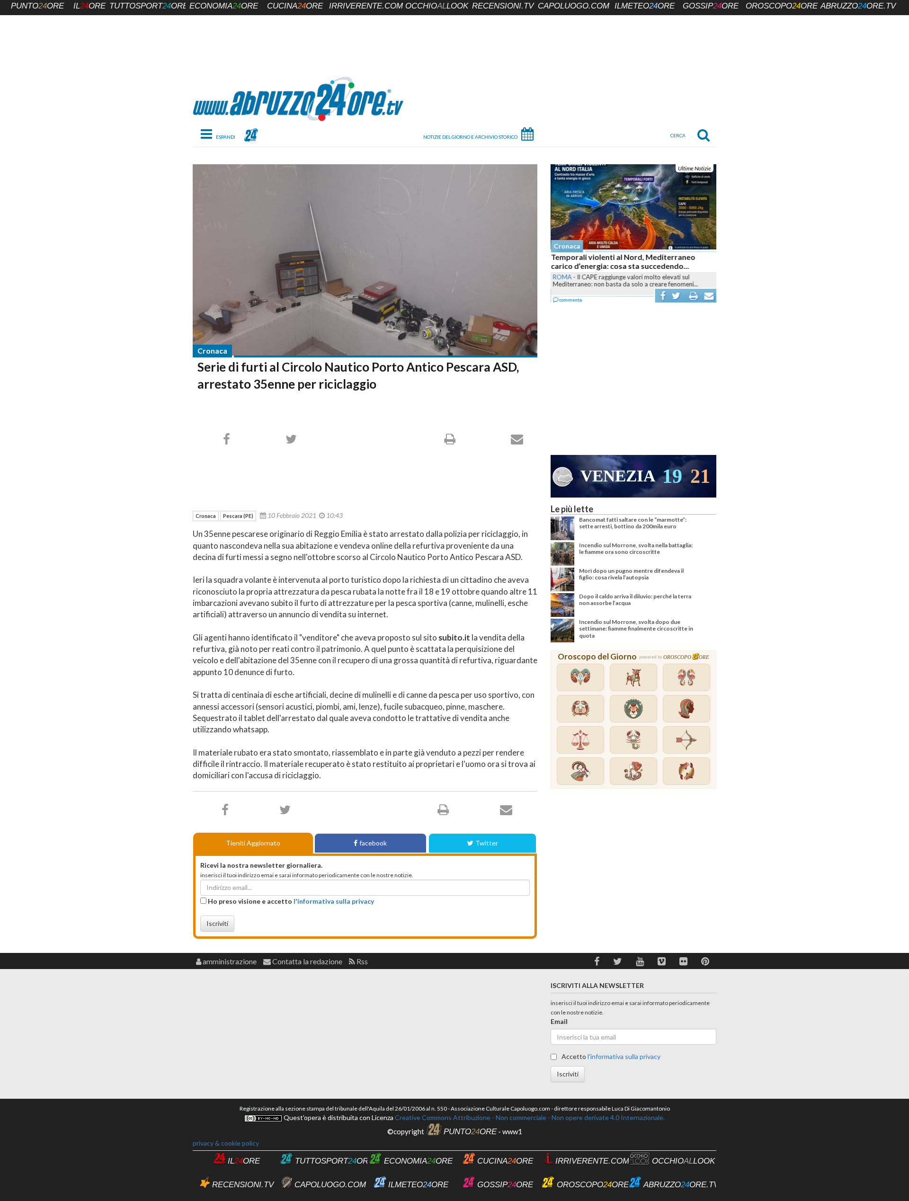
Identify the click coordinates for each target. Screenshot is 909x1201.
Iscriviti (217, 923)
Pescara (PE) (238, 516)
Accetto (610, 1056)
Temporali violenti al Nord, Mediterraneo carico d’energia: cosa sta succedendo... (623, 261)
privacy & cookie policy (226, 1143)
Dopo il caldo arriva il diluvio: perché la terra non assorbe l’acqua (635, 599)
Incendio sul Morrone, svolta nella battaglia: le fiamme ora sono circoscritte (636, 548)
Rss (361, 961)
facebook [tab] (373, 843)
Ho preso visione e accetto (290, 901)
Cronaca (212, 350)
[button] (596, 961)
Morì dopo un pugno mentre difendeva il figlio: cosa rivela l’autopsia (631, 574)
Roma (562, 277)
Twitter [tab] (486, 843)
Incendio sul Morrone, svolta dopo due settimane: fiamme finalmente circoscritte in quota (636, 628)
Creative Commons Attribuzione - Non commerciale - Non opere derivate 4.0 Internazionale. (529, 1117)
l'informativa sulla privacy (334, 901)
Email (559, 1021)
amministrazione (229, 961)
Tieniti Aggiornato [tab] (253, 843)
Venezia (617, 476)
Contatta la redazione (306, 961)
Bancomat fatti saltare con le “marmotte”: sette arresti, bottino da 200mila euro (632, 523)
